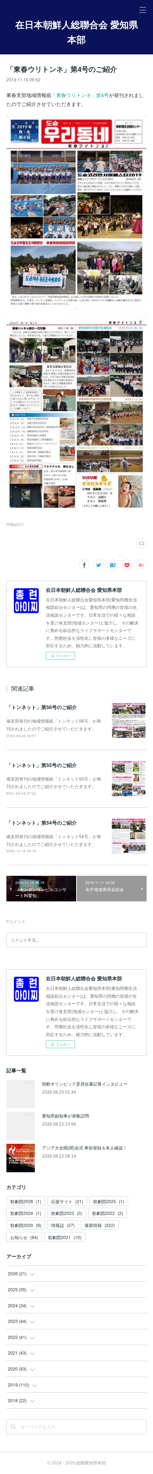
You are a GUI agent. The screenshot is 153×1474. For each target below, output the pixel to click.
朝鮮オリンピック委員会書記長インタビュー (84, 1084)
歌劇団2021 (64, 1237)
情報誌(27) (14, 524)
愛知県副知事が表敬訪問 (65, 1116)
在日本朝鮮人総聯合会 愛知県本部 (76, 32)
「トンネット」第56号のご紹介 (41, 707)
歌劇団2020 (25, 1225)
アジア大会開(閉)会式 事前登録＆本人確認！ (84, 1148)
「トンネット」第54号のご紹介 (41, 822)
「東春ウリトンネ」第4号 (80, 94)
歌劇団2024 (25, 1213)
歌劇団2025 (108, 1201)
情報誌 (63, 1225)
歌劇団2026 (25, 1201)
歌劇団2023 (66, 1213)
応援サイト (67, 1201)
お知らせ (24, 1237)
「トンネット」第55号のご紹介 (41, 764)
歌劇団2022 (107, 1213)
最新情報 (100, 1225)
